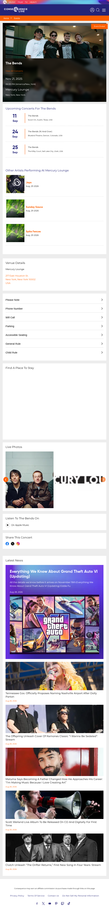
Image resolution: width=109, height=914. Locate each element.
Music (12, 2)
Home (6, 18)
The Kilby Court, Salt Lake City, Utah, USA (45, 151)
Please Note (12, 299)
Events (17, 18)
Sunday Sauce (34, 207)
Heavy (33, 2)
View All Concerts (14, 71)
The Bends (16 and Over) (40, 131)
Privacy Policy (17, 895)
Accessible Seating (16, 335)
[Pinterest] (59, 903)
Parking (10, 326)
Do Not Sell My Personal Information (80, 895)
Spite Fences (33, 231)
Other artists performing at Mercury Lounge (37, 170)
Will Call (10, 317)
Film (20, 2)
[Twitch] (65, 903)
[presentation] (5, 479)
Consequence (5, 2)
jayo (29, 182)
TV (26, 2)
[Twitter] (46, 903)
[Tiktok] (72, 903)
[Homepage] (17, 10)
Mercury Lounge (17, 89)
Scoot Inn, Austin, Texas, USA (40, 120)
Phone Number (14, 308)
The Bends (33, 115)
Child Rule (11, 352)
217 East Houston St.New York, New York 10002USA (20, 279)
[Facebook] (40, 903)
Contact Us (53, 895)
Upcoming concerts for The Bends (31, 108)
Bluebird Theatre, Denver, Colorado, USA (45, 135)
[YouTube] (53, 903)
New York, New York (15, 95)
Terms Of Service (36, 895)
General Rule (13, 343)
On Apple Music (20, 525)
